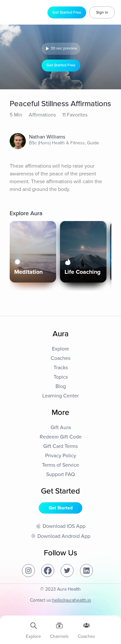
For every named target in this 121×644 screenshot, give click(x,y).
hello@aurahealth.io (71, 600)
